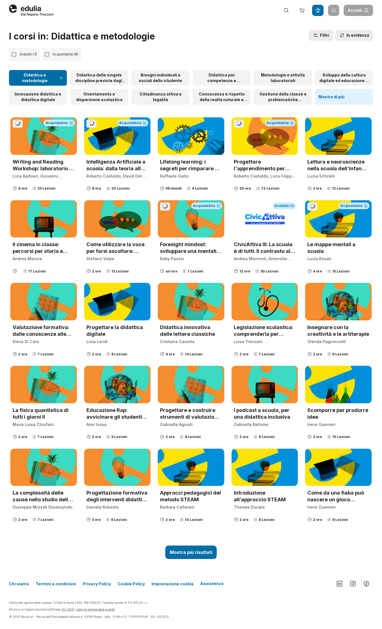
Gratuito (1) (28, 54)
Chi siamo (19, 583)
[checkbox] (14, 54)
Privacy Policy (97, 583)
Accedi (355, 10)
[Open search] (286, 10)
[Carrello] (302, 10)
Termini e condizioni (56, 583)
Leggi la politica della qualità (95, 609)
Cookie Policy (131, 583)
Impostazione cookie (173, 583)
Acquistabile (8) (65, 54)
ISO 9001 (67, 609)
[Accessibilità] (317, 10)
